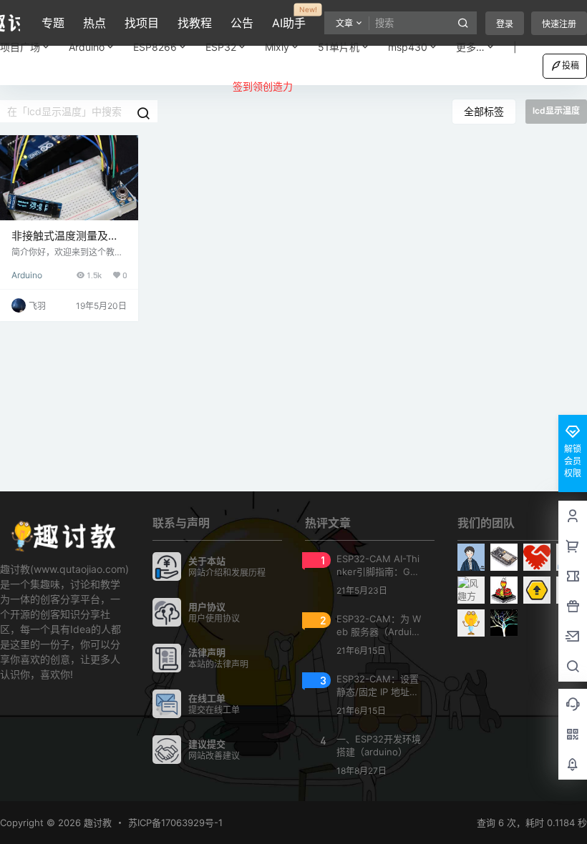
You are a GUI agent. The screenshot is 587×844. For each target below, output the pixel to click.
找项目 (142, 23)
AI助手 (289, 18)
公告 (242, 23)
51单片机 (338, 47)
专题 (53, 23)
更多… (470, 47)
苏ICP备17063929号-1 (175, 822)
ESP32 (220, 47)
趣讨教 (96, 822)
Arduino (87, 47)
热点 (94, 23)
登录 (504, 24)
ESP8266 (155, 47)
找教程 (195, 23)
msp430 (407, 47)
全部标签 (484, 111)
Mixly (277, 47)
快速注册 (559, 24)
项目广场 (20, 47)
